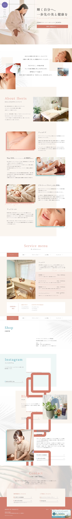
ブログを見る (24, 418)
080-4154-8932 (41, 458)
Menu (51, 509)
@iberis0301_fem (10, 381)
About (47, 509)
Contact (65, 509)
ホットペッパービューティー (48, 497)
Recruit (60, 509)
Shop (56, 509)
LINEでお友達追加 (42, 455)
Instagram (43, 500)
